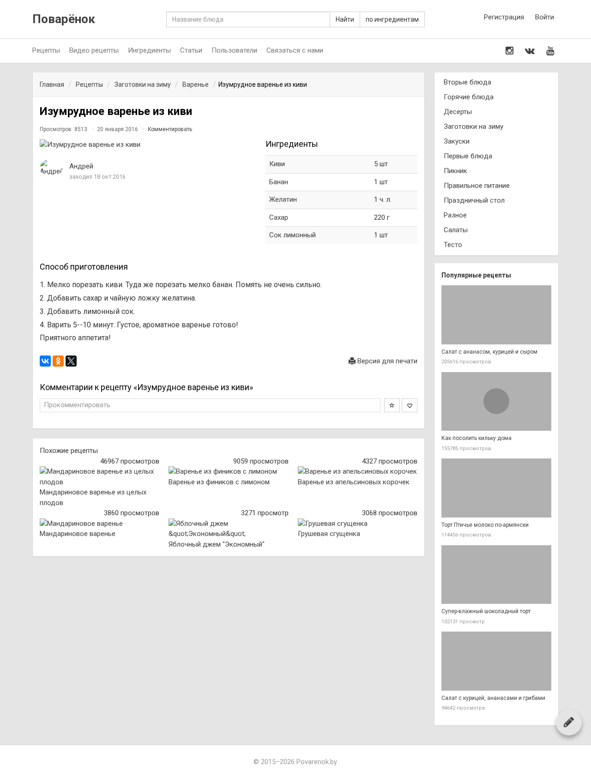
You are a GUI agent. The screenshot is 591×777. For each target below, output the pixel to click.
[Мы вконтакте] (529, 51)
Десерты (458, 112)
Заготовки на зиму (473, 126)
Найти (345, 19)
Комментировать (170, 129)
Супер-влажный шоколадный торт (486, 611)
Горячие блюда (469, 97)
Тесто (453, 245)
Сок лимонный (292, 235)
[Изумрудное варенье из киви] (148, 144)
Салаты (456, 230)
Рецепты (46, 50)
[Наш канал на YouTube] (550, 51)
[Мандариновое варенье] (99, 523)
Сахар (278, 217)
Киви (277, 164)
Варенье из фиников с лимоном (219, 482)
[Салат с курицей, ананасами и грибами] (496, 661)
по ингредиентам (392, 19)
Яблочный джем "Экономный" (217, 544)
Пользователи (234, 50)
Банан (278, 182)
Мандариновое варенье (77, 534)
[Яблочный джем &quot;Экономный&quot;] (228, 528)
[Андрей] (51, 168)
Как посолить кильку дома (476, 438)
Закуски (457, 141)
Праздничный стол (474, 200)
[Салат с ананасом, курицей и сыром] (496, 314)
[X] (71, 361)
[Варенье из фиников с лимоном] (228, 471)
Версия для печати (386, 361)
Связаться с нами (294, 50)
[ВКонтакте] (45, 361)
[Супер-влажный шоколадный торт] (496, 574)
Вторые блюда (467, 82)
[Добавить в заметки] (392, 405)
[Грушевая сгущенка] (357, 523)
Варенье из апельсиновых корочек (354, 482)
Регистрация (504, 17)
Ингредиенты (149, 50)
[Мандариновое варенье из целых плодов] (99, 476)
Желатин (283, 199)
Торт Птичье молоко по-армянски (485, 525)
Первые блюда (468, 156)
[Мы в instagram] (509, 51)
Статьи (191, 50)
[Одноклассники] (58, 361)
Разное (455, 215)
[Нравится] (409, 405)
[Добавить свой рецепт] (568, 722)
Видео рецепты (94, 50)
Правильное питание (477, 185)
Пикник (455, 171)
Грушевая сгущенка (329, 534)
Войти (544, 17)
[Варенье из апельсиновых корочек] (357, 471)
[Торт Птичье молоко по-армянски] (496, 488)
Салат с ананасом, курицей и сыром (489, 352)
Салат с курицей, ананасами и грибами (493, 698)
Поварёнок (63, 19)
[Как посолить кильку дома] (496, 401)
